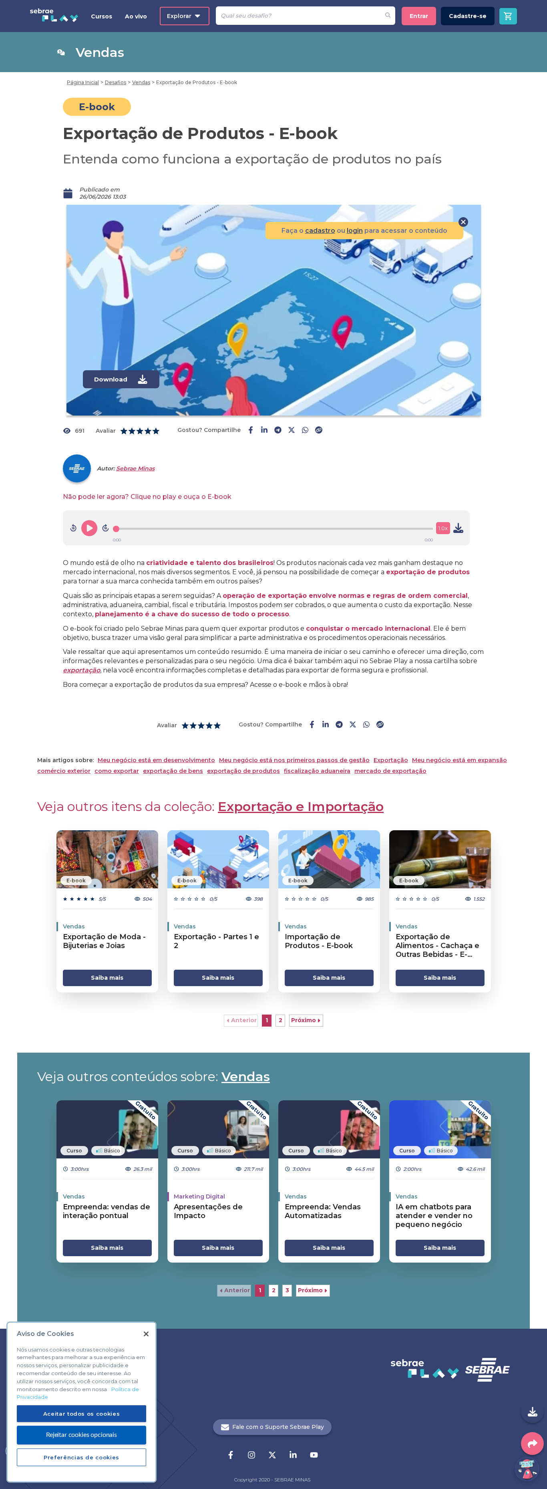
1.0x (443, 528)
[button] (240, 1020)
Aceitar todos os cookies (81, 1413)
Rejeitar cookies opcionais (81, 1435)
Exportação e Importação (301, 806)
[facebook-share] (250, 430)
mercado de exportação (390, 771)
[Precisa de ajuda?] (527, 1469)
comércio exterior (63, 771)
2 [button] (280, 1020)
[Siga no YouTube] (314, 1456)
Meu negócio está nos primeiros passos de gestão (294, 760)
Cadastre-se (468, 16)
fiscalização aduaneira (317, 771)
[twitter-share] (291, 430)
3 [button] (287, 1290)
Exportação (391, 760)
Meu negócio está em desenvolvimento (156, 760)
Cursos (101, 16)
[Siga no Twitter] (272, 1456)
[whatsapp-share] (305, 430)
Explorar (179, 16)
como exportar (117, 771)
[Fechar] (146, 1334)
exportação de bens (173, 771)
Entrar (419, 16)
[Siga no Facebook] (231, 1456)
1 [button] (266, 1020)
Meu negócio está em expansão (459, 760)
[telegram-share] (278, 430)
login (355, 230)
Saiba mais (107, 977)
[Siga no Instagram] (251, 1456)
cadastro (320, 230)
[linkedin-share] (264, 430)
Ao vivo (136, 16)
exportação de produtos (243, 771)
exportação (81, 670)
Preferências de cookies (81, 1457)
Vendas (245, 1076)
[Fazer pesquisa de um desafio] (387, 15)
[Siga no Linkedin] (293, 1456)
